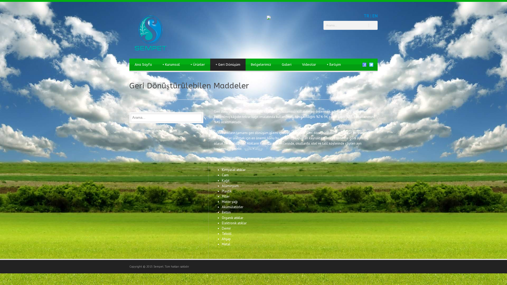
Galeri (287, 64)
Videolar (309, 64)
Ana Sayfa (143, 64)
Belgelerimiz (261, 64)
